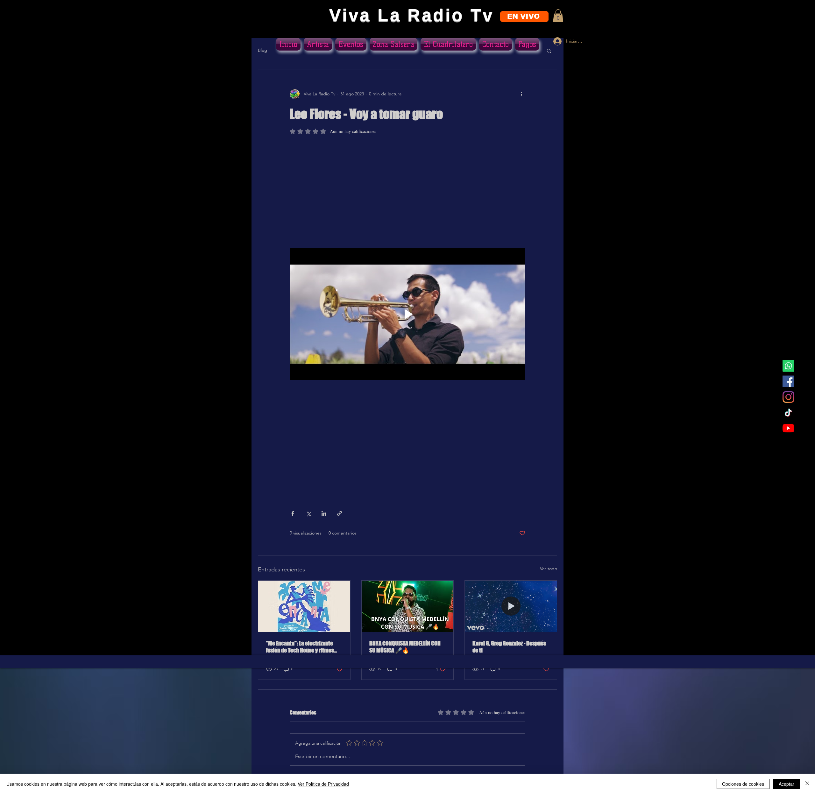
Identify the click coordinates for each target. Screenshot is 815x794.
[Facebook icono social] (788, 381)
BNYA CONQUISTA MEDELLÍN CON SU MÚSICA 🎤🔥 (405, 647)
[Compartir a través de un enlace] (340, 513)
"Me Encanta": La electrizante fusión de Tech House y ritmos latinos (300, 647)
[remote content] (407, 194)
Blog (262, 50)
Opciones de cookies (743, 784)
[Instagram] (788, 397)
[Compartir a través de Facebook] (293, 513)
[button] (558, 15)
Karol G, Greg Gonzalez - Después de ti (509, 647)
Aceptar (786, 784)
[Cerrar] (807, 784)
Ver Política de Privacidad (323, 784)
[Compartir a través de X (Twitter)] (308, 513)
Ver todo (548, 568)
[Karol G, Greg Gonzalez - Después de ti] (511, 606)
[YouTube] (788, 428)
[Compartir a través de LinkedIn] (324, 513)
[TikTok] (788, 412)
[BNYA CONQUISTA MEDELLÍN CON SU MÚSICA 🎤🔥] (408, 606)
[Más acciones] (521, 94)
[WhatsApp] (788, 366)
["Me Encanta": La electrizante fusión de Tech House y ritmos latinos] (304, 606)
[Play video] (407, 314)
